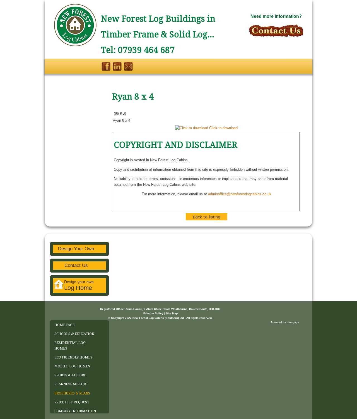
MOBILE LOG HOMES (72, 366)
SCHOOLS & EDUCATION (74, 334)
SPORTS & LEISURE (70, 375)
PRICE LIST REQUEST (71, 402)
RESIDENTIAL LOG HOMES (70, 345)
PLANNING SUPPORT (71, 384)
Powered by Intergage (285, 322)
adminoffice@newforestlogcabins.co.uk (239, 194)
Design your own (79, 285)
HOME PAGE (64, 325)
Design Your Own (76, 248)
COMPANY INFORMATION (75, 411)
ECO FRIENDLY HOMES (73, 357)
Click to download (223, 128)
